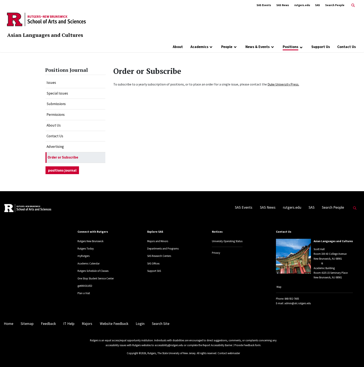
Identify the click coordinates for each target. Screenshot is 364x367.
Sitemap (27, 323)
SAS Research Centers (159, 256)
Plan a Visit (84, 293)
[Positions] (301, 47)
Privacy (216, 252)
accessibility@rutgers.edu (169, 345)
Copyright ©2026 (136, 353)
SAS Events (264, 5)
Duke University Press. (283, 84)
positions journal (62, 170)
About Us (54, 125)
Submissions (56, 103)
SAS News (282, 5)
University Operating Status (227, 241)
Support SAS (154, 270)
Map (279, 286)
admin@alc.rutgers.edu (297, 303)
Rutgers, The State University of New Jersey (171, 353)
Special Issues (57, 93)
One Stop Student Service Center (96, 278)
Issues (51, 82)
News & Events (257, 46)
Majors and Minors (157, 241)
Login (140, 323)
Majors (87, 323)
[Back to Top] (355, 357)
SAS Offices (153, 263)
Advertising (55, 146)
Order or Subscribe (63, 157)
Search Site (160, 323)
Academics (199, 46)
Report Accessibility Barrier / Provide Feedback (228, 345)
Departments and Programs (163, 248)
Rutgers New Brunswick (90, 241)
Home (8, 323)
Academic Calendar (89, 263)
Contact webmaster (229, 353)
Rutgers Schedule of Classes (93, 270)
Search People (334, 5)
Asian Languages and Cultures (45, 35)
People (226, 46)
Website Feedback (114, 323)
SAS (317, 5)
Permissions (56, 114)
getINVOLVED (85, 285)
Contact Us (346, 46)
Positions (290, 46)
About (178, 46)
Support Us (320, 46)
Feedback (48, 323)
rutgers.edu (302, 5)
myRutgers (84, 256)
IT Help (68, 323)
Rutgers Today (86, 248)
